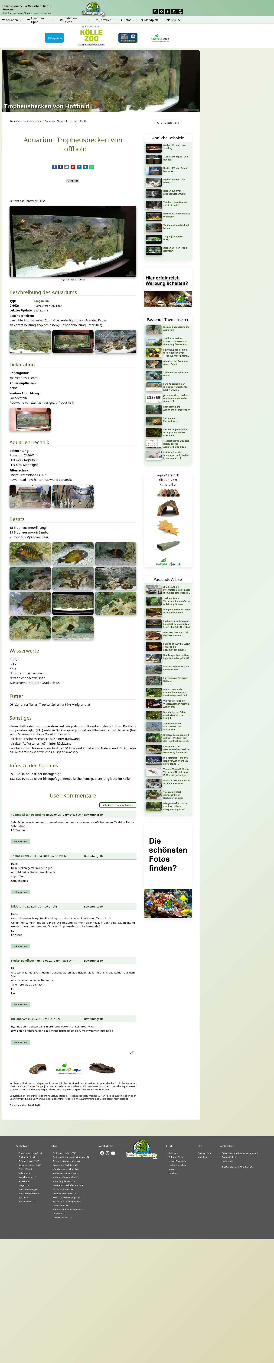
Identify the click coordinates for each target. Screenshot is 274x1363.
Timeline (172, 1173)
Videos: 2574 (24, 1173)
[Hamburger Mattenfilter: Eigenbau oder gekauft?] (154, 661)
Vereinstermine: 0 (27, 1201)
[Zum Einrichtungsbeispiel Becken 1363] (154, 197)
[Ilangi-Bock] (30, 614)
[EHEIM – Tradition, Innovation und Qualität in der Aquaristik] (154, 458)
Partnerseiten (204, 1153)
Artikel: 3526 (24, 1181)
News (171, 1169)
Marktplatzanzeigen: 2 (29, 1189)
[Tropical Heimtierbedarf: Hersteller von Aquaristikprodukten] (154, 447)
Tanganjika (50, 121)
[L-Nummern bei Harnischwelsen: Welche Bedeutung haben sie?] (154, 753)
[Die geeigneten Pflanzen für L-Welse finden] (154, 616)
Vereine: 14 (24, 1197)
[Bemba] (115, 564)
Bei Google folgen (170, 123)
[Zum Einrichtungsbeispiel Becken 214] (154, 254)
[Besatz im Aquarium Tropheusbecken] (30, 589)
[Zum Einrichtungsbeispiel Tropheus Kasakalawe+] (154, 208)
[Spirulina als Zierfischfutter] (154, 424)
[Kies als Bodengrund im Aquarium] (154, 333)
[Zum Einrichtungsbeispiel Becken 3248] (154, 220)
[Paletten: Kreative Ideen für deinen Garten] (154, 787)
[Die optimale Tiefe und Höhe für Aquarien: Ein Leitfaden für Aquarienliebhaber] (154, 764)
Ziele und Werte (176, 1157)
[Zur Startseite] (141, 1158)
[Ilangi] (73, 564)
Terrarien (105, 20)
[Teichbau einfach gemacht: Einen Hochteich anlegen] (154, 798)
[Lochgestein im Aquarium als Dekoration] (154, 413)
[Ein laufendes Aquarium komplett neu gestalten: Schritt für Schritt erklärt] (154, 627)
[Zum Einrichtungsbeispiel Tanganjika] (154, 231)
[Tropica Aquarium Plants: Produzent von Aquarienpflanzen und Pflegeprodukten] (154, 344)
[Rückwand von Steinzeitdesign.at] (30, 430)
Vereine (176, 20)
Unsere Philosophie (178, 1161)
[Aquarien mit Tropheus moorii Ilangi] (154, 367)
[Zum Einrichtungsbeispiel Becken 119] (154, 186)
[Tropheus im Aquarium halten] (154, 379)
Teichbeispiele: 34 (27, 1157)
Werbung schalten (177, 1165)
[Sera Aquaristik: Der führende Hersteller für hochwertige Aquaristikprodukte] (154, 390)
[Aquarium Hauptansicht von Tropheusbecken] (73, 276)
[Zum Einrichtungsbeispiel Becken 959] (154, 174)
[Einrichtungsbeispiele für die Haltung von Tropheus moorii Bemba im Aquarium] (154, 356)
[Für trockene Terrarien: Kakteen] (154, 684)
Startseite (28, 121)
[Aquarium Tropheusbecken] (30, 352)
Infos (127, 20)
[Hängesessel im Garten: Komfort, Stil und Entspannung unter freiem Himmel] (154, 809)
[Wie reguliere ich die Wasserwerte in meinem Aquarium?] (154, 707)
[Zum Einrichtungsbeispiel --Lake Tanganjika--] (154, 163)
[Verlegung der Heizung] (30, 507)
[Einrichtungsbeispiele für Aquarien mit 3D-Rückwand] (154, 436)
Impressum (227, 1161)
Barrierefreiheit (229, 1157)
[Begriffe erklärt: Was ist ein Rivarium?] (154, 673)
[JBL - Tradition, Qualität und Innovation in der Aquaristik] (154, 401)
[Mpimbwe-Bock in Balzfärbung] (73, 638)
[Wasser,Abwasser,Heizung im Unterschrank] (73, 507)
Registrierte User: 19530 (30, 1165)
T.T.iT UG (249, 1166)
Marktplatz (151, 20)
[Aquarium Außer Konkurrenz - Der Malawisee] (154, 730)
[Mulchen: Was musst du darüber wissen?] (154, 639)
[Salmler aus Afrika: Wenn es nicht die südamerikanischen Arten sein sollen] (154, 650)
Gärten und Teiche (70, 20)
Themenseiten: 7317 (62, 1217)
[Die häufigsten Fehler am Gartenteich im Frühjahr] (154, 718)
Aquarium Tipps (37, 20)
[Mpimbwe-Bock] (30, 564)
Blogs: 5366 (24, 1185)
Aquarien (12, 20)
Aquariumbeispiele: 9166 (30, 1153)
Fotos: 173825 (25, 1169)
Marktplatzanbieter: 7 (29, 1193)
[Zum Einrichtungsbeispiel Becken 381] (154, 151)
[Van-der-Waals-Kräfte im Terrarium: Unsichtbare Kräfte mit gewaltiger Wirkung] (154, 775)
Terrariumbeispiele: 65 (29, 1161)
